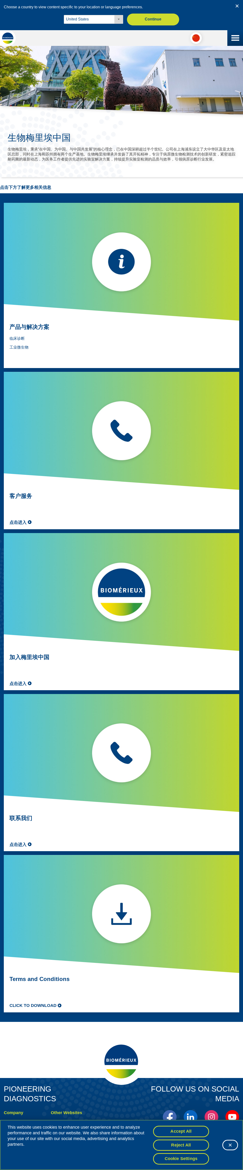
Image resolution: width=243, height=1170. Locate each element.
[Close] (230, 1145)
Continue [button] (153, 19)
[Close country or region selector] (237, 6)
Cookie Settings (181, 1158)
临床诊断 (17, 338)
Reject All (181, 1145)
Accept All (181, 1131)
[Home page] (8, 38)
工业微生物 (18, 347)
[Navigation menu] (235, 38)
